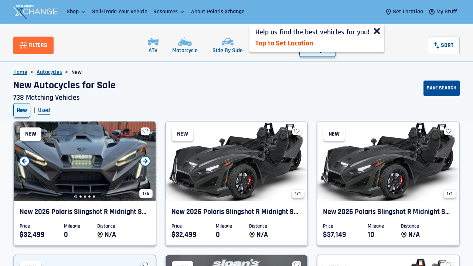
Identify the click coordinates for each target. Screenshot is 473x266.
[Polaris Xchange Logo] (35, 12)
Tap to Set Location (284, 43)
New (22, 110)
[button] (76, 11)
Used (44, 110)
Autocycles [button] (49, 72)
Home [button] (20, 72)
